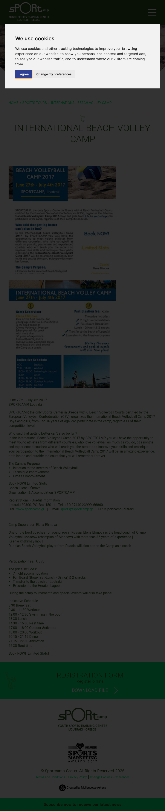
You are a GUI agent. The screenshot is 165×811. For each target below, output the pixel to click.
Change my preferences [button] (54, 74)
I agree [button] (24, 74)
